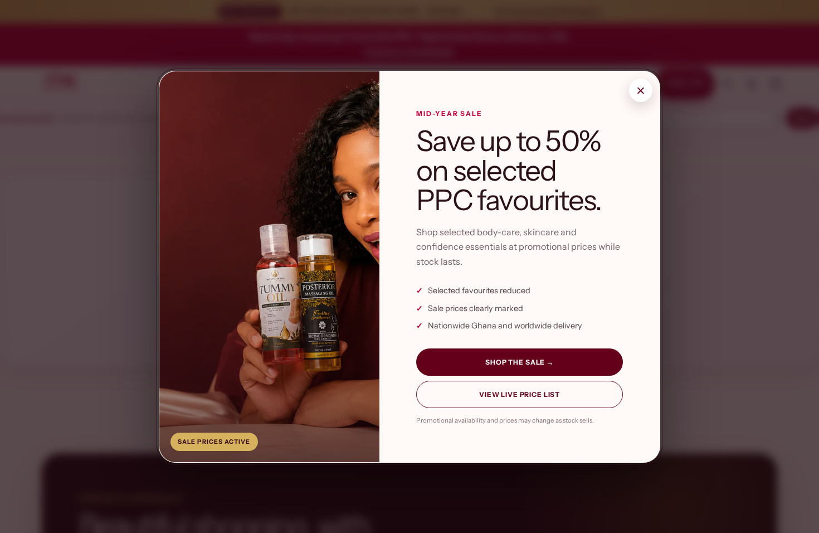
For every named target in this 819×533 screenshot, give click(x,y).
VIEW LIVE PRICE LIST (519, 394)
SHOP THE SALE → (519, 362)
